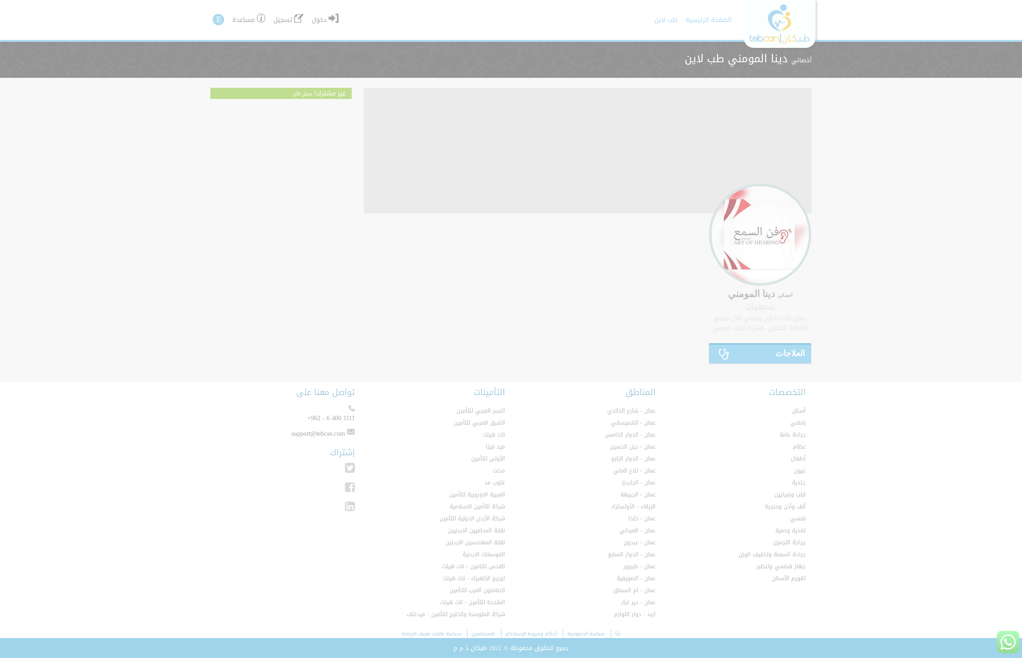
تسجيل (282, 20)
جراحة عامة (793, 434)
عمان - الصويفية (636, 578)
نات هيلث (494, 434)
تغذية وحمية (790, 530)
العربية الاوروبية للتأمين (477, 494)
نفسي (798, 518)
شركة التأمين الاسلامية (477, 506)
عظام (799, 446)
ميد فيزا (495, 446)
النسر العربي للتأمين (481, 410)
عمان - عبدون (640, 542)
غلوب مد (494, 482)
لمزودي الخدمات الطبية (388, 19)
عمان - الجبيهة (638, 494)
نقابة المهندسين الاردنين (475, 542)
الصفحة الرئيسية (708, 20)
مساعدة (243, 20)
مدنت (499, 470)
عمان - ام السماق (634, 590)
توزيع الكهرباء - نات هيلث (474, 578)
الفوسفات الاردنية (484, 554)
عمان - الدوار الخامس (630, 434)
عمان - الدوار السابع (632, 554)
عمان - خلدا (642, 518)
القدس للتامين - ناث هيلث (473, 566)
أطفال (798, 458)
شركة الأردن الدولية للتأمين (472, 518)
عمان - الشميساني (633, 422)
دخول (319, 20)
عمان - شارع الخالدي (631, 410)
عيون (800, 470)
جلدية (799, 482)
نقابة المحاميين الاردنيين (476, 530)
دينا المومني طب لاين (748, 58)
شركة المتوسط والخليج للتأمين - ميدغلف (455, 614)
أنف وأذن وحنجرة (785, 506)
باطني (798, 422)
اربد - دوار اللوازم (635, 614)
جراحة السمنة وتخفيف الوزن (772, 554)
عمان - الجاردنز (639, 482)
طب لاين (665, 20)
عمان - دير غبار (638, 602)
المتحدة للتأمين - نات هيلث (472, 602)
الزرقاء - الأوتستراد (633, 506)
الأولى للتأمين (488, 458)
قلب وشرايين (790, 494)
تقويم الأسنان (789, 578)
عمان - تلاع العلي (634, 470)
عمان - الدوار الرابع (633, 458)
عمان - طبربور (639, 566)
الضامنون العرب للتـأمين (477, 590)
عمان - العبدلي (638, 530)
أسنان (799, 410)
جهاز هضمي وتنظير (781, 566)
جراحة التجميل (789, 542)
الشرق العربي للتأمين (479, 422)
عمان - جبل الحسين (633, 446)
